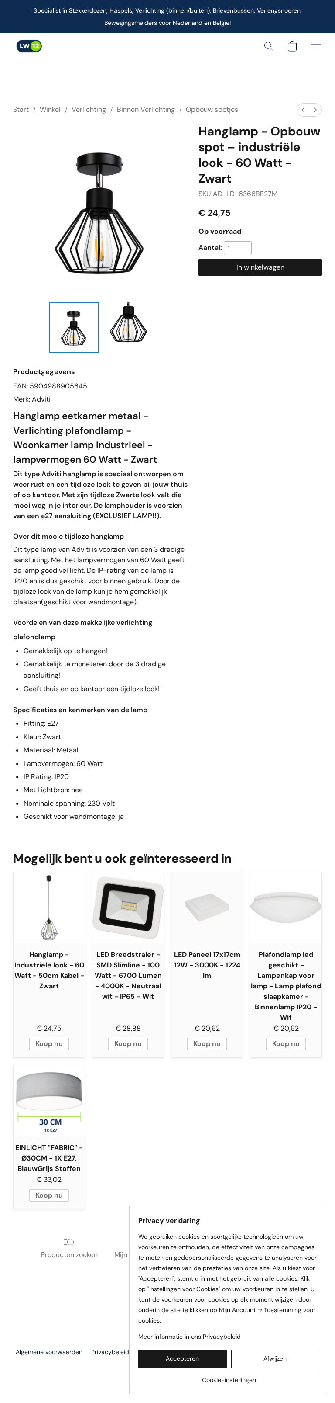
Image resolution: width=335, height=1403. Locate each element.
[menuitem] (303, 110)
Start (21, 109)
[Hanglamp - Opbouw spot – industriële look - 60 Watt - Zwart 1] (128, 327)
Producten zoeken (69, 1254)
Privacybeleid (110, 1352)
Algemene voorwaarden (49, 1352)
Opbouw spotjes (212, 109)
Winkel (50, 109)
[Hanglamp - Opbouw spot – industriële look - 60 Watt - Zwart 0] (74, 327)
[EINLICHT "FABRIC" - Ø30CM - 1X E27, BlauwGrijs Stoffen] (49, 1100)
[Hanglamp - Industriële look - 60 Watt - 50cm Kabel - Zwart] (49, 907)
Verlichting (89, 109)
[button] (29, 46)
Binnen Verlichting (146, 109)
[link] (228, 1376)
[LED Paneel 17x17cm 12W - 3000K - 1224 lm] (207, 907)
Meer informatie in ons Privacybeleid (189, 1337)
